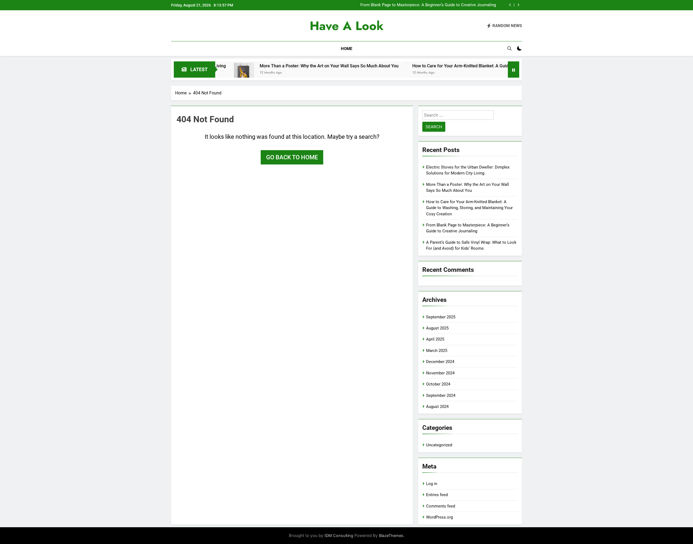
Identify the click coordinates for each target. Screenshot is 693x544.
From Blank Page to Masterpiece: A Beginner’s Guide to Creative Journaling (428, 5)
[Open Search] (509, 48)
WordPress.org (439, 517)
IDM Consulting (339, 535)
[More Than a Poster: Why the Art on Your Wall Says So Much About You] (221, 73)
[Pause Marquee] (513, 69)
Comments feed (440, 506)
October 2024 (438, 384)
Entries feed (437, 494)
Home (346, 48)
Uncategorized (439, 445)
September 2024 (440, 395)
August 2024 (437, 406)
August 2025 (437, 328)
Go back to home (292, 157)
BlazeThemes (391, 535)
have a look (347, 26)
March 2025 (436, 350)
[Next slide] (518, 5)
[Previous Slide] (510, 5)
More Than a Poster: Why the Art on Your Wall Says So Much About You (306, 65)
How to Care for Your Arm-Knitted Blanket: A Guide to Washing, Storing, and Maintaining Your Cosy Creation (494, 65)
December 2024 (440, 361)
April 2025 (435, 339)
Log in (431, 483)
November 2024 (440, 373)
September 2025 (440, 317)
